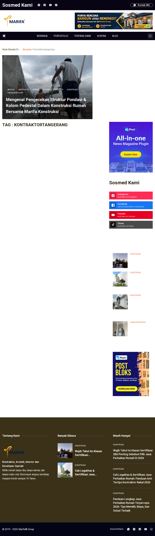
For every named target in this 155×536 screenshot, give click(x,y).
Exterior (47, 90)
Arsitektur (23, 90)
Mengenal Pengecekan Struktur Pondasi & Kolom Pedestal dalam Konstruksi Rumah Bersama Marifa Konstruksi (46, 105)
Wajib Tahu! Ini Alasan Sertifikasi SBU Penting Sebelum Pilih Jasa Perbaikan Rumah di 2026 (133, 454)
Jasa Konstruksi (138, 322)
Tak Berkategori (15, 93)
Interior (59, 90)
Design (36, 90)
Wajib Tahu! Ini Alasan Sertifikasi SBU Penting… (139, 261)
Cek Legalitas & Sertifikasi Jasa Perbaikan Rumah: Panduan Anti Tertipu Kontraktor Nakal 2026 (132, 478)
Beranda (27, 49)
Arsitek (11, 90)
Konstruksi (72, 90)
